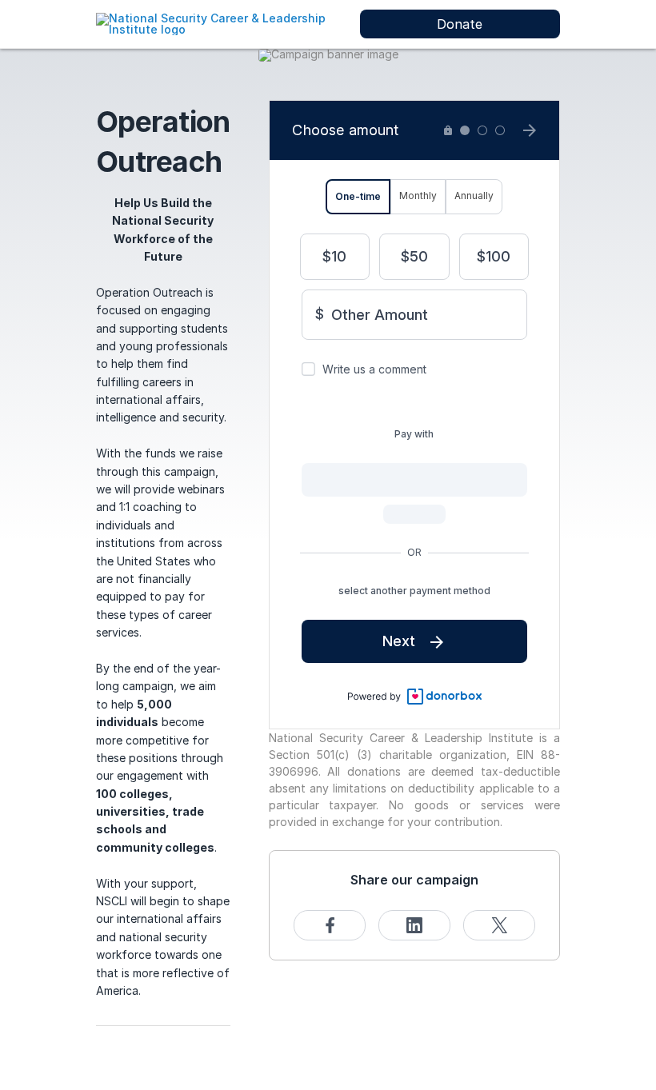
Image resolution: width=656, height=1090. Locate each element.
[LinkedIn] (414, 925)
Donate (459, 24)
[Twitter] (499, 925)
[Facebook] (330, 925)
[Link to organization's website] (220, 23)
